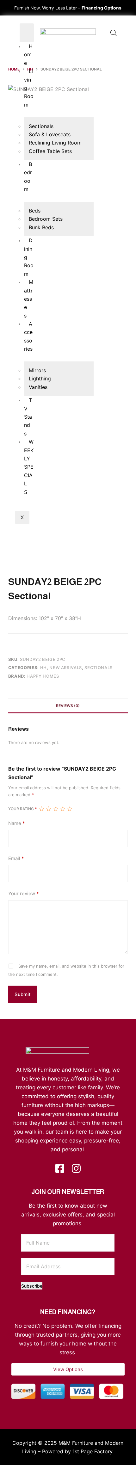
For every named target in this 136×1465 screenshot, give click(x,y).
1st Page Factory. (93, 1451)
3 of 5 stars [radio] (55, 809)
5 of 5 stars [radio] (69, 809)
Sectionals (98, 667)
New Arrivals (65, 667)
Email (16, 858)
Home (28, 54)
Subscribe (31, 1286)
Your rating (22, 808)
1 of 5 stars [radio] (41, 809)
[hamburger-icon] (27, 32)
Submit (23, 994)
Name (16, 823)
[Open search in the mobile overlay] (113, 33)
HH (43, 667)
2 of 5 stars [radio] (48, 809)
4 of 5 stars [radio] (62, 809)
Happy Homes (43, 676)
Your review (23, 893)
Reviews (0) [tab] (68, 705)
